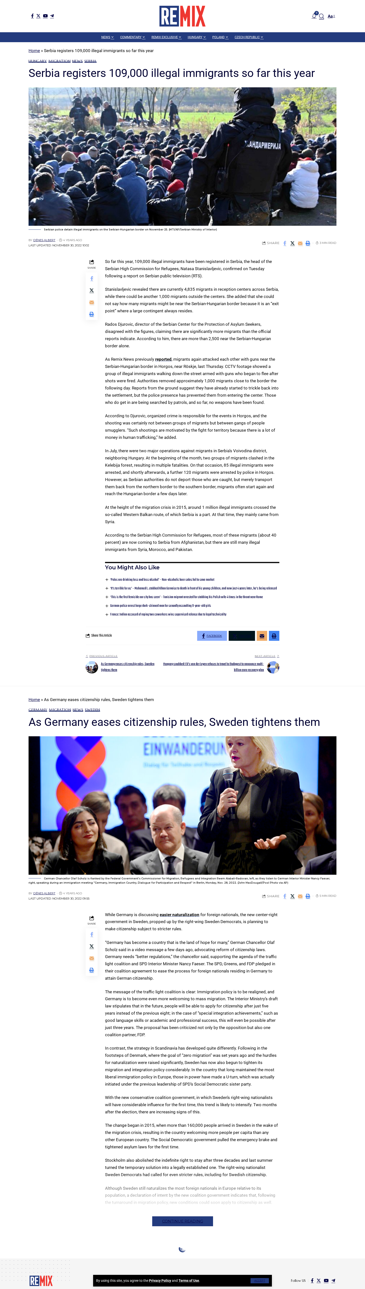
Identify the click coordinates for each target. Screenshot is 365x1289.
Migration (59, 61)
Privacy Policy (160, 1281)
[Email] (300, 243)
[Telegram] (52, 16)
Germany (38, 709)
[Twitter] (38, 16)
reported (163, 359)
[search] (321, 16)
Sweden (92, 709)
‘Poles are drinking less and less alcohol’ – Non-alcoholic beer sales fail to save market (162, 580)
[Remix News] (182, 16)
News (77, 61)
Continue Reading (182, 1221)
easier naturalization (179, 914)
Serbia (90, 61)
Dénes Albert (44, 240)
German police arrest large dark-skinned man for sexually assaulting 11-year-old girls (160, 606)
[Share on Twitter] (292, 243)
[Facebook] (32, 16)
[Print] (307, 243)
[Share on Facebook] (284, 243)
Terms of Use (189, 1281)
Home (34, 50)
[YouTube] (45, 16)
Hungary (38, 61)
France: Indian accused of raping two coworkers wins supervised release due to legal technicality (168, 614)
